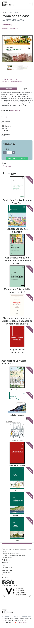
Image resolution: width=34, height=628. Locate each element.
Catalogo (4, 12)
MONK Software (24, 622)
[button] (4, 52)
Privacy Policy (16, 616)
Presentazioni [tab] (7, 166)
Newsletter (5, 577)
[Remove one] (5, 152)
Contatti (4, 575)
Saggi (3, 565)
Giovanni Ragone (8, 25)
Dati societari (6, 616)
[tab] (8, 88)
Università (5, 562)
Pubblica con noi (7, 567)
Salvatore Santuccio (10, 28)
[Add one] (13, 152)
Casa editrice (6, 572)
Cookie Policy (26, 616)
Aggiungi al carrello (18, 158)
